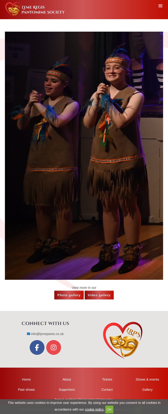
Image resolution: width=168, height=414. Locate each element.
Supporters (67, 389)
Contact (107, 389)
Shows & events (147, 379)
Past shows (26, 389)
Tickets (107, 379)
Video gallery (99, 295)
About (67, 379)
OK (109, 409)
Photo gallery (69, 295)
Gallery (147, 389)
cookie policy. (94, 409)
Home (26, 379)
